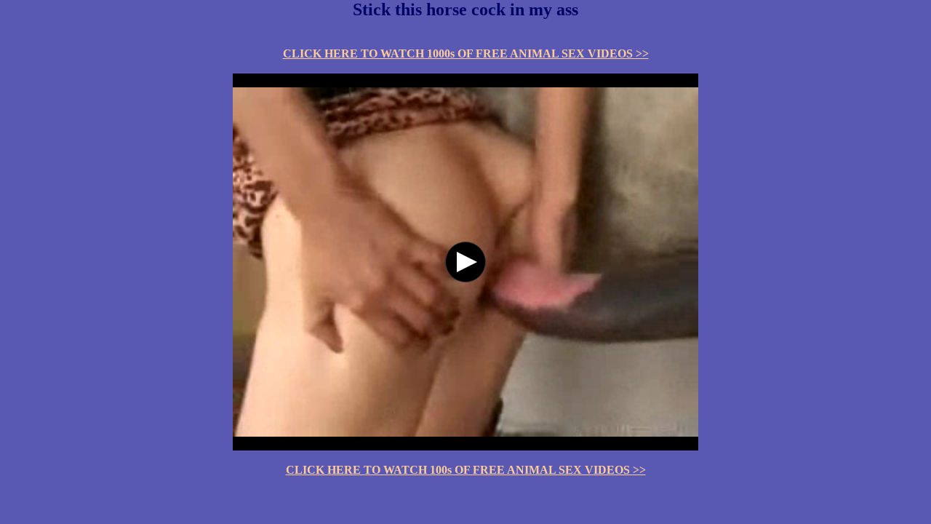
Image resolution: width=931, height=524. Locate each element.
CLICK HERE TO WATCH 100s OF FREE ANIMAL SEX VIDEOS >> (466, 470)
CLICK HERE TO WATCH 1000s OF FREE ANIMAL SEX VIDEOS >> (466, 53)
